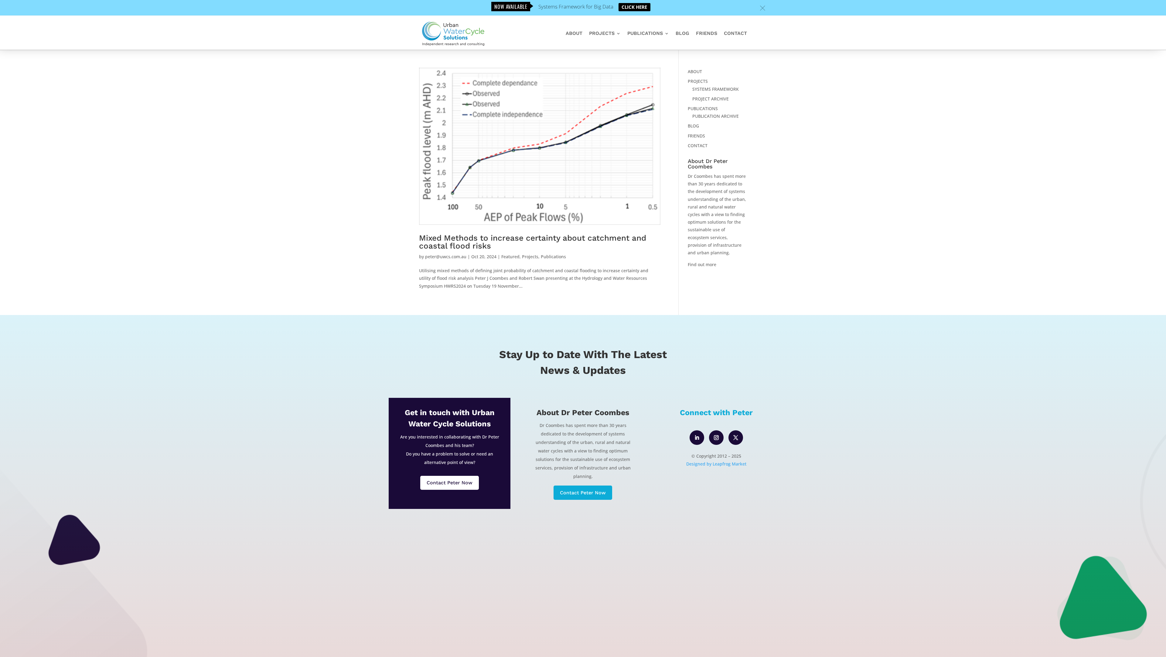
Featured (510, 256)
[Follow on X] (735, 437)
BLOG (682, 33)
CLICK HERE (634, 7)
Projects (530, 256)
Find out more (702, 264)
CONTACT (735, 33)
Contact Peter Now (449, 483)
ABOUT (574, 33)
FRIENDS (706, 33)
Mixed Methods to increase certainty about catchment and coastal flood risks (532, 241)
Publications (553, 256)
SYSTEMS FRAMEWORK (715, 89)
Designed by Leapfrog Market (716, 464)
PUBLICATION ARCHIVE (715, 116)
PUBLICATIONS (645, 33)
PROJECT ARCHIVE (710, 99)
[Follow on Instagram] (716, 437)
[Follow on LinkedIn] (697, 437)
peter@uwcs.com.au (445, 256)
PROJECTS (602, 33)
